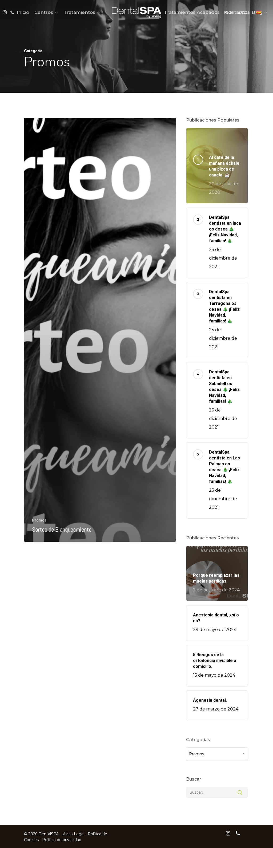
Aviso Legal (73, 833)
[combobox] (217, 754)
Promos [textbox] (196, 754)
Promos (39, 520)
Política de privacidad (61, 839)
